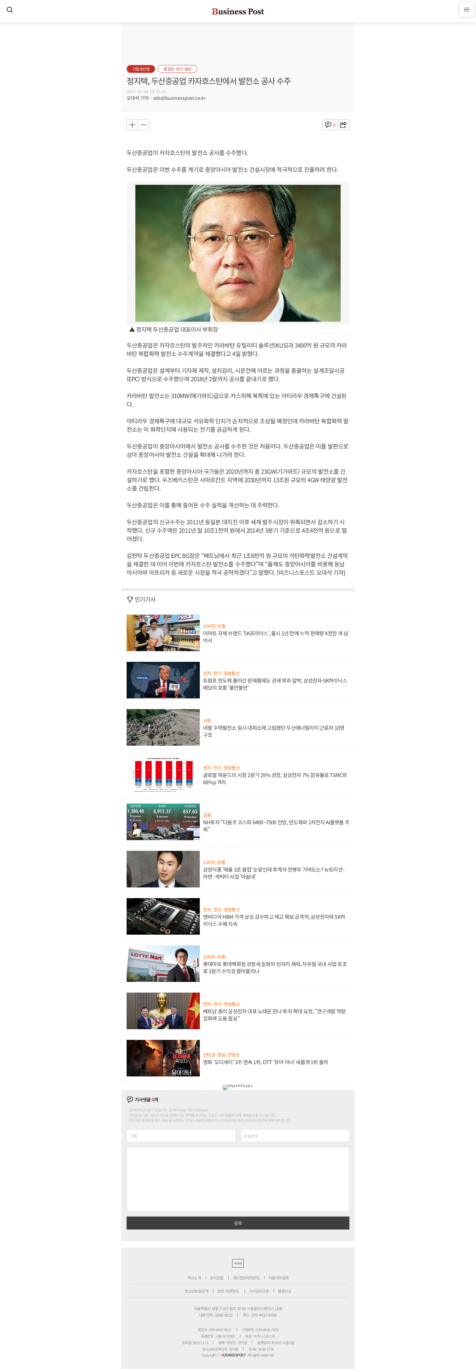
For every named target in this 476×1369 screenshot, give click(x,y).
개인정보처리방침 (245, 1277)
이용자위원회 (278, 1277)
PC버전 (238, 1263)
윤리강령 (216, 1277)
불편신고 (284, 1291)
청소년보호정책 (196, 1291)
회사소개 (194, 1277)
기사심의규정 (259, 1291)
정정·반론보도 (228, 1291)
